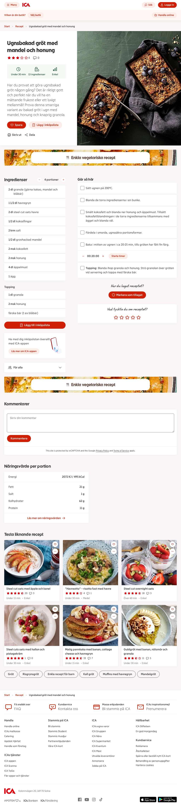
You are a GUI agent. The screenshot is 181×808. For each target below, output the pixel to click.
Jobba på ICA (99, 765)
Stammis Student (57, 731)
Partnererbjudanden (59, 741)
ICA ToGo (9, 770)
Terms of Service (121, 450)
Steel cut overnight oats (139, 588)
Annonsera (98, 760)
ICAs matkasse (12, 731)
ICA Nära (97, 736)
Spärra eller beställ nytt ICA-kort (153, 756)
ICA (94, 720)
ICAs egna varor (100, 726)
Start (7, 26)
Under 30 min (18, 74)
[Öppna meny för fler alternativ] (55, 551)
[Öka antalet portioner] (63, 180)
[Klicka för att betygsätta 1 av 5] (116, 317)
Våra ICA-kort (55, 746)
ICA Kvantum (99, 746)
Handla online (11, 726)
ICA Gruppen (99, 731)
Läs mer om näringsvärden (44, 518)
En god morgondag (146, 731)
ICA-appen (10, 760)
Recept (19, 26)
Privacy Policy (102, 450)
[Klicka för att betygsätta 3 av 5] (127, 317)
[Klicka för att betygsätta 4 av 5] (133, 317)
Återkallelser (143, 751)
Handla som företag (15, 746)
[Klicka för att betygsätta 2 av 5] (121, 317)
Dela (32, 134)
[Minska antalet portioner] (39, 180)
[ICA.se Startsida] (26, 5)
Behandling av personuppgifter (153, 760)
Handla (8, 720)
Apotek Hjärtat (12, 741)
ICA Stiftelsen (143, 726)
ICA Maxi (96, 751)
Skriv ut (16, 134)
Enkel (55, 74)
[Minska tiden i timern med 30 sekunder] (83, 256)
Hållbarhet (142, 720)
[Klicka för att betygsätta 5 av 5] (138, 317)
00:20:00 (93, 256)
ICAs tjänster (12, 755)
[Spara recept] (55, 544)
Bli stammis (54, 726)
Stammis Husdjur (57, 736)
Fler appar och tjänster (16, 775)
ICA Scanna (10, 765)
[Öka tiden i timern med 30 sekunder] (103, 256)
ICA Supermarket (101, 741)
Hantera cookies (145, 765)
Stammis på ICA (58, 720)
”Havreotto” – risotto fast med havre (88, 588)
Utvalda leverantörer (103, 756)
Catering (9, 736)
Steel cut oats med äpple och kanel (28, 588)
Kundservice (143, 740)
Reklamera (142, 746)
